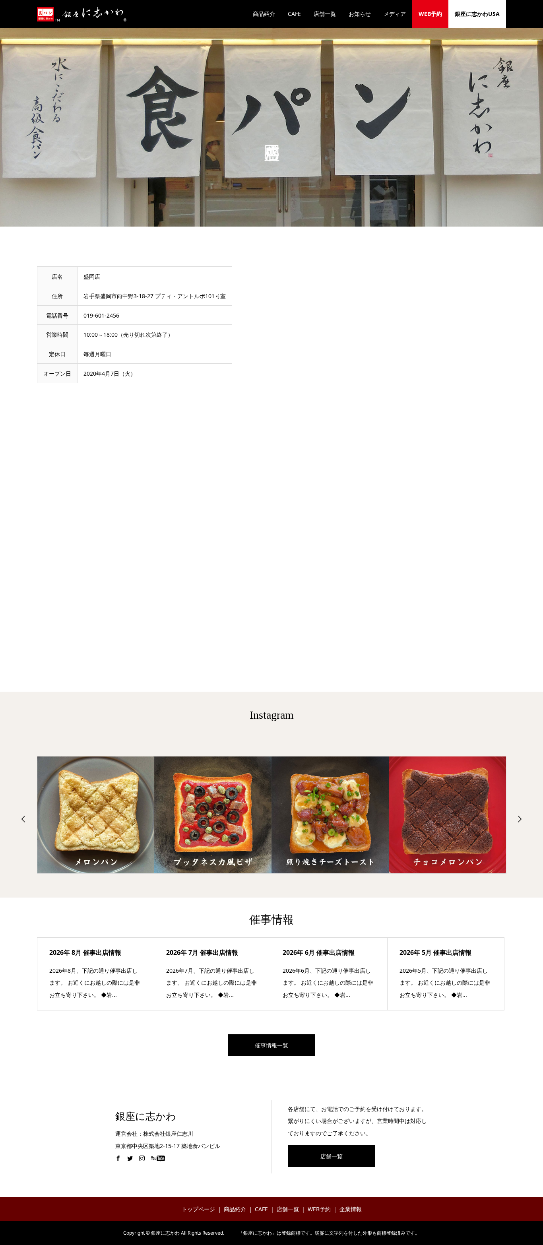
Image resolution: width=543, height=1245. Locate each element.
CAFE (294, 13)
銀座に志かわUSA (477, 13)
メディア (395, 13)
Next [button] (520, 819)
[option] (96, 814)
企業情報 (350, 1209)
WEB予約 (430, 13)
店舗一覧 (325, 13)
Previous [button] (23, 819)
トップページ (198, 1209)
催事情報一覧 (271, 1045)
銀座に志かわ (145, 1116)
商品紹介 (264, 13)
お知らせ (360, 13)
